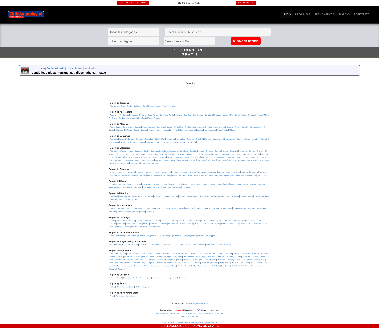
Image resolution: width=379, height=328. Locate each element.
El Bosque (255, 253)
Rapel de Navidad (200, 175)
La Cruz (197, 154)
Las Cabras (212, 172)
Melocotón (221, 260)
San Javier (138, 187)
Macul (167, 260)
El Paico (120, 257)
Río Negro (143, 227)
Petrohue (224, 223)
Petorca (212, 157)
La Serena (246, 139)
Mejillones (244, 115)
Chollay (237, 127)
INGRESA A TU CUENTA (133, 3)
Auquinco (122, 172)
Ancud (125, 220)
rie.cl (174, 322)
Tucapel (127, 199)
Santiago (260, 266)
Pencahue (261, 184)
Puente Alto (205, 263)
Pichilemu (167, 175)
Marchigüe (236, 172)
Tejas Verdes (114, 163)
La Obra (238, 257)
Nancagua (254, 172)
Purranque (118, 227)
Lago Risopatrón (176, 236)
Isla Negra (180, 154)
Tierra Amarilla (222, 130)
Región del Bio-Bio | (54, 68)
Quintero (166, 160)
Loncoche (215, 208)
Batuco (118, 253)
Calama (143, 115)
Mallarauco (187, 260)
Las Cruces (236, 154)
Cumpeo (156, 184)
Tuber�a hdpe (195, 322)
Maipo (173, 260)
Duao (185, 184)
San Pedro (241, 160)
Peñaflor (128, 263)
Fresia (139, 223)
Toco (150, 118)
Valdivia (112, 278)
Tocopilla (157, 118)
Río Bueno (182, 278)
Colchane (137, 106)
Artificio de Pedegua (126, 151)
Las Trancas (203, 196)
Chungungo (170, 139)
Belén (123, 106)
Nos (238, 260)
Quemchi (134, 227)
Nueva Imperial (226, 208)
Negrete (243, 196)
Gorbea (181, 208)
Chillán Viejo (121, 287)
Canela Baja (149, 139)
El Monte (112, 257)
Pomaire (159, 263)
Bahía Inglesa (128, 127)
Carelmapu (173, 220)
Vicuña (193, 142)
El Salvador (119, 130)
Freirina (151, 130)
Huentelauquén (229, 139)
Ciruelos (175, 172)
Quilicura (214, 263)
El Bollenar (246, 253)
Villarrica (149, 211)
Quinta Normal (224, 263)
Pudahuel (196, 263)
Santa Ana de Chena (248, 266)
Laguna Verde (225, 154)
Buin (124, 253)
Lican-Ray (206, 208)
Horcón (143, 154)
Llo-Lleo (111, 157)
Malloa (228, 172)
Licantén (205, 184)
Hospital (168, 257)
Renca (242, 263)
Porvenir (167, 244)
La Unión (155, 278)
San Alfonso (258, 263)
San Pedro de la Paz (261, 196)
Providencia (168, 263)
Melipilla (213, 260)
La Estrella (192, 172)
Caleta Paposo (153, 115)
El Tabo (126, 154)
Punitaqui (149, 142)
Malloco (196, 260)
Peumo (149, 175)
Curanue (259, 220)
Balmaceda (120, 236)
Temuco (120, 211)
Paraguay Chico (214, 223)
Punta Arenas (211, 244)
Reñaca (173, 160)
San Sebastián (252, 160)
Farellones (159, 257)
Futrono (163, 278)
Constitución (146, 184)
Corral (119, 278)
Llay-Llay (264, 154)
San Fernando (229, 175)
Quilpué (151, 160)
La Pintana (246, 257)
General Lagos (131, 296)
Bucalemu (131, 172)
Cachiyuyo (161, 127)
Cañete (128, 196)
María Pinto (204, 260)
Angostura (113, 172)
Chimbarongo (166, 172)
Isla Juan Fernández (167, 154)
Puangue (177, 263)
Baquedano (134, 115)
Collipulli (147, 208)
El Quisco (118, 154)
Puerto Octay (245, 223)
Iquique (158, 106)
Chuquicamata (198, 115)
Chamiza (219, 220)
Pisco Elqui (141, 142)
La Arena (199, 130)
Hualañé (192, 184)
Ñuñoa (244, 260)
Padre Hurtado (253, 260)
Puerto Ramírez (257, 223)
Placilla (174, 175)
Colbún (138, 184)
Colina (200, 253)
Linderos (131, 260)
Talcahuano (113, 199)
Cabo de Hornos (132, 244)
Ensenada (121, 223)
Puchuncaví (254, 157)
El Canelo (264, 253)
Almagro (113, 208)
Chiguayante (137, 196)
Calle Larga (164, 151)
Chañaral (188, 127)
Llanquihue (163, 223)
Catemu (201, 151)
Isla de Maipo (200, 257)
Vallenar (232, 130)
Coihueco (130, 287)
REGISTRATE (245, 3)
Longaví (220, 184)
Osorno (203, 223)
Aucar (138, 220)
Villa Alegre (186, 187)
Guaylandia (135, 154)
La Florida (220, 257)
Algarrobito (114, 139)
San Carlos (212, 160)
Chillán (112, 287)
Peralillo (143, 175)
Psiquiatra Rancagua (209, 322)
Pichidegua (158, 175)
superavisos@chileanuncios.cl (197, 303)
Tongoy (175, 142)
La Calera (189, 154)
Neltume (190, 223)
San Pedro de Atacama (127, 118)
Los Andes (120, 157)
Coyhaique (152, 236)
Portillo (245, 157)
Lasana (225, 115)
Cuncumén (243, 151)
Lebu (211, 196)
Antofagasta (124, 115)
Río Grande (113, 118)
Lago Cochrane (163, 236)
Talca (164, 187)
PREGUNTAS (302, 14)
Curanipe (164, 184)
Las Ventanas (247, 154)
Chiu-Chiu (187, 115)
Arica (112, 296)
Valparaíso (125, 163)
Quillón (137, 287)
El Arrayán (237, 253)
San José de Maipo (169, 266)
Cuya (145, 106)
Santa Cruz (261, 175)
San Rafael (147, 187)
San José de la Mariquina (142, 278)
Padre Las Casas (239, 208)
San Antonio (201, 160)
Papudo (186, 157)
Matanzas (245, 172)
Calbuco (157, 220)
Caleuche (139, 172)
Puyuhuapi (199, 236)
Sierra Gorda (142, 118)
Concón (225, 151)
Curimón (252, 151)
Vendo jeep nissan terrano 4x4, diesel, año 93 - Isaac (69, 72)
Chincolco (209, 151)
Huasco (158, 130)
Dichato (175, 196)
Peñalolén (136, 263)
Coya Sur (208, 115)
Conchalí (220, 253)
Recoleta (235, 263)
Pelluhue (253, 184)
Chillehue (156, 172)
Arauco (122, 196)
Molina (232, 184)
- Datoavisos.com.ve (176, 313)
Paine (263, 260)
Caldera (169, 127)
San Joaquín (155, 266)
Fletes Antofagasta (183, 322)
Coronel (157, 196)
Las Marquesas (210, 130)
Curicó (179, 184)
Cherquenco (138, 208)
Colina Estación (209, 253)
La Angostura (190, 130)
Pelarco (245, 184)
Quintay (158, 160)
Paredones (126, 175)
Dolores (151, 106)
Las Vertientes (121, 260)
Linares (212, 184)
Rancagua (182, 175)
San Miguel (198, 266)
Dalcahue (112, 223)
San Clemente (127, 187)
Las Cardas (189, 208)
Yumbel (134, 199)
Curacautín (156, 208)
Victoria (136, 211)
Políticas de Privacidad (189, 316)
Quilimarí (158, 142)
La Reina (255, 257)
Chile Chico (142, 236)
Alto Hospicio (114, 106)
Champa (185, 253)
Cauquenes (122, 184)
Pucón (259, 208)
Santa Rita (156, 187)
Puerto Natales (186, 244)
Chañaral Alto (160, 139)
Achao (112, 220)
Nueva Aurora (114, 142)
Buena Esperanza (148, 127)
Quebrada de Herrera (131, 160)
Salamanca (167, 142)
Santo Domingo (264, 160)
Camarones (119, 296)
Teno (169, 187)
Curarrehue (166, 208)
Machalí (221, 172)
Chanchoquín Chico (200, 127)
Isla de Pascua (153, 154)
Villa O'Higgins (210, 236)
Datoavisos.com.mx (161, 313)
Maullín (182, 223)
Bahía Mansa (147, 220)
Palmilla (117, 175)
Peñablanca (195, 157)
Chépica (148, 172)
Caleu (143, 253)
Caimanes (139, 139)
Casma (190, 220)
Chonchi (227, 220)
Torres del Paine (223, 244)
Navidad (155, 157)
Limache (257, 154)
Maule (226, 184)
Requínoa (218, 175)
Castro (197, 220)
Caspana (178, 115)
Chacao (204, 220)
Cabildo (146, 151)
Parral (239, 184)
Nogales (163, 157)
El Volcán (137, 257)
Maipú (179, 260)
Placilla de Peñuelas (234, 157)
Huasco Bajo (167, 130)
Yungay (144, 287)
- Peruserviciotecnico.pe (204, 313)
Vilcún (142, 211)
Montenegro (231, 260)
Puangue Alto (186, 263)
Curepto (172, 184)
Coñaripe (244, 220)
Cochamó (235, 220)
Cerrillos (150, 253)
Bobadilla (113, 184)
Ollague (252, 115)
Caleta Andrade (131, 236)
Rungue (249, 263)
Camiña (129, 106)
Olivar (111, 175)
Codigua (193, 253)
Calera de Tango (133, 253)
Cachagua (155, 151)
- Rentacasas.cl (219, 313)
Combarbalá (180, 139)
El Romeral (128, 257)
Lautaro (198, 208)
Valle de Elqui (184, 142)
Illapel (239, 139)
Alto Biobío (114, 196)
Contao (251, 220)
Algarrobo (113, 151)
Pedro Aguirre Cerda (116, 263)
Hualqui (189, 196)
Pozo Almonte (172, 106)
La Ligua (215, 154)
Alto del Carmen (115, 127)
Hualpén (182, 196)
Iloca (198, 184)
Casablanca (184, 151)
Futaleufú (153, 223)
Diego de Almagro (256, 127)
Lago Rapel (202, 172)
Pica (164, 106)
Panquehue (178, 157)
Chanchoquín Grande (217, 127)
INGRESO (344, 14)
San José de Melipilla (185, 266)
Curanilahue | (75, 68)
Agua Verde (114, 115)
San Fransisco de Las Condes (128, 266)
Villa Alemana (135, 163)
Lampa (262, 257)
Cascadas (182, 220)
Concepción (148, 196)
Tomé (121, 199)
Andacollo (122, 139)
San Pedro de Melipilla (212, 266)
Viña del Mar (146, 163)
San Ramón (225, 266)
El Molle (198, 139)
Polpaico (151, 263)
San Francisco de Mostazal (246, 175)
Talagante (112, 269)
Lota (227, 196)
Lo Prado (160, 260)
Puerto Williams (199, 244)
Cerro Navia (176, 253)
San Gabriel (145, 266)
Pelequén (135, 175)
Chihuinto (230, 127)
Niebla (197, 223)
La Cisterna (211, 257)
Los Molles (129, 157)
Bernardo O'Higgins (117, 244)
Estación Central (148, 257)
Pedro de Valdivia (263, 115)
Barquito (138, 127)
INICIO (287, 14)
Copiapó (245, 127)
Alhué (112, 253)
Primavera (175, 244)
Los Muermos (173, 223)
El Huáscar (217, 115)
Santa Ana (235, 266)
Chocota (218, 151)
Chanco (131, 184)
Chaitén (211, 220)
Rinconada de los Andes (187, 160)
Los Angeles (219, 196)
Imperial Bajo (178, 130)
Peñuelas (204, 157)
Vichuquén (177, 187)
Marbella (147, 157)
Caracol (164, 220)
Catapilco (193, 151)
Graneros (183, 172)
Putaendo (118, 160)
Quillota (143, 160)
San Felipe (232, 160)
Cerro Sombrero (156, 244)
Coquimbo (190, 139)
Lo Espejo (151, 260)
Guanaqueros (218, 139)
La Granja (229, 257)
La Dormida (206, 154)
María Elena (234, 115)
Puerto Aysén (189, 236)
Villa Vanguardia (154, 227)
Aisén (112, 236)
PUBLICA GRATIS (324, 14)
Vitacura (120, 269)
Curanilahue (166, 196)
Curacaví (228, 253)
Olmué (169, 157)
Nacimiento (235, 196)
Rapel (190, 175)
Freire (174, 208)
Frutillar (146, 223)
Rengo (211, 175)
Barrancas (138, 151)
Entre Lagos (130, 223)
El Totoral (128, 130)
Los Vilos (255, 139)
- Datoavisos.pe (189, 313)
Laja (195, 196)
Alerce (118, 220)
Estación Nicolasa (140, 130)
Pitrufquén (251, 208)
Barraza (131, 139)
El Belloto (260, 151)
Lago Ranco (172, 278)
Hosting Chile (167, 322)
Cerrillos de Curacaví (162, 253)
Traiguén (128, 211)
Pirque (144, 263)
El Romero (207, 139)
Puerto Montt (234, 223)
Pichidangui (131, 142)
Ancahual (121, 208)
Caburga (129, 208)
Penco (250, 196)
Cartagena (174, 151)
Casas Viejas (144, 244)
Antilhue (132, 220)
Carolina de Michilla (167, 115)
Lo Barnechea (141, 260)
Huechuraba (177, 257)
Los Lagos (127, 278)
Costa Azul (234, 151)
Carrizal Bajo (178, 127)
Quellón (127, 227)
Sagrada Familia (114, 187)
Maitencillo (264, 139)
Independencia (188, 257)
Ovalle (123, 142)
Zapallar (155, 163)
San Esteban (222, 160)
